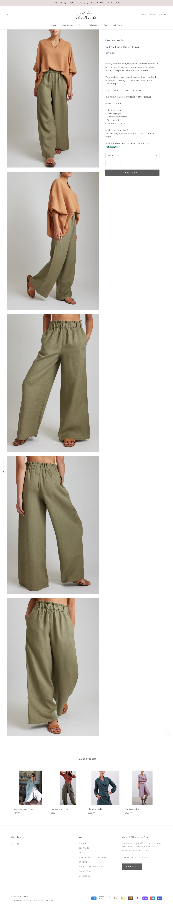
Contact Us (84, 875)
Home (53, 25)
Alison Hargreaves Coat (23, 809)
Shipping (83, 861)
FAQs (81, 852)
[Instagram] (18, 844)
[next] (165, 790)
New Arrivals (67, 25)
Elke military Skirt (132, 809)
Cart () (162, 14)
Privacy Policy (85, 871)
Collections (93, 25)
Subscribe (132, 867)
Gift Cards (117, 25)
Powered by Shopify (43, 900)
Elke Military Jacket (95, 809)
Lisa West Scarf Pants (59, 809)
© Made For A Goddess (19, 897)
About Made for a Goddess (92, 857)
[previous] (8, 790)
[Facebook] (12, 844)
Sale (105, 25)
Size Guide (84, 847)
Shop (81, 25)
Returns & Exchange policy (92, 866)
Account (143, 14)
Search (152, 14)
